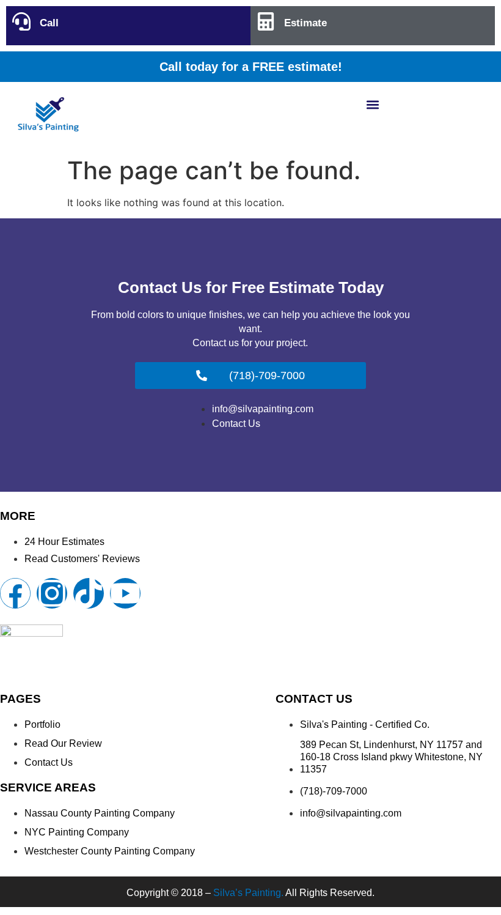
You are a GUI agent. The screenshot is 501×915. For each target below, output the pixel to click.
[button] (373, 104)
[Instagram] (52, 593)
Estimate (305, 23)
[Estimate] (266, 21)
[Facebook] (15, 593)
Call (49, 23)
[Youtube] (125, 593)
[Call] (21, 21)
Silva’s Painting (247, 892)
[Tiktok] (88, 593)
